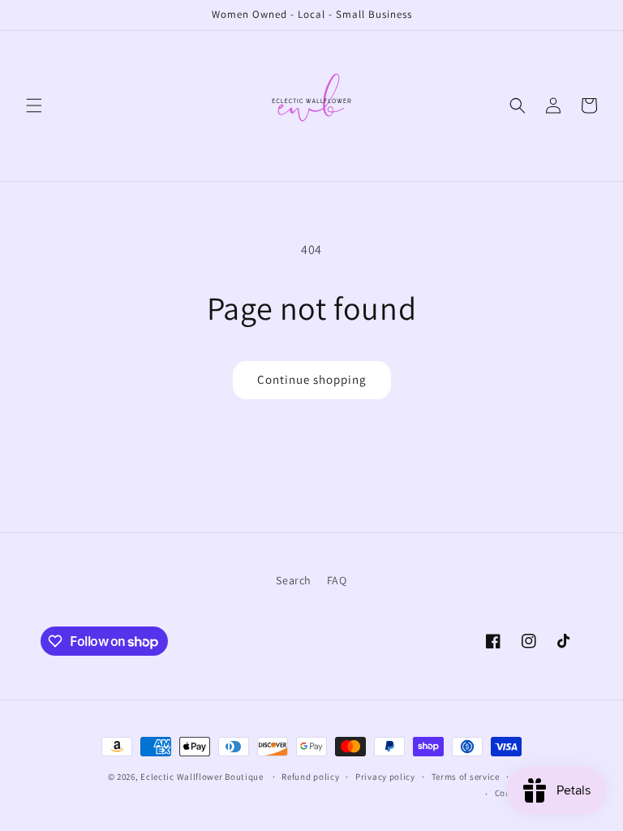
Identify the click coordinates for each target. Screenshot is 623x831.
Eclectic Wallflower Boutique (202, 776)
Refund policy (310, 776)
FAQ (337, 580)
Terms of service (466, 776)
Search (294, 580)
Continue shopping (312, 379)
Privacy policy (385, 776)
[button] (34, 105)
